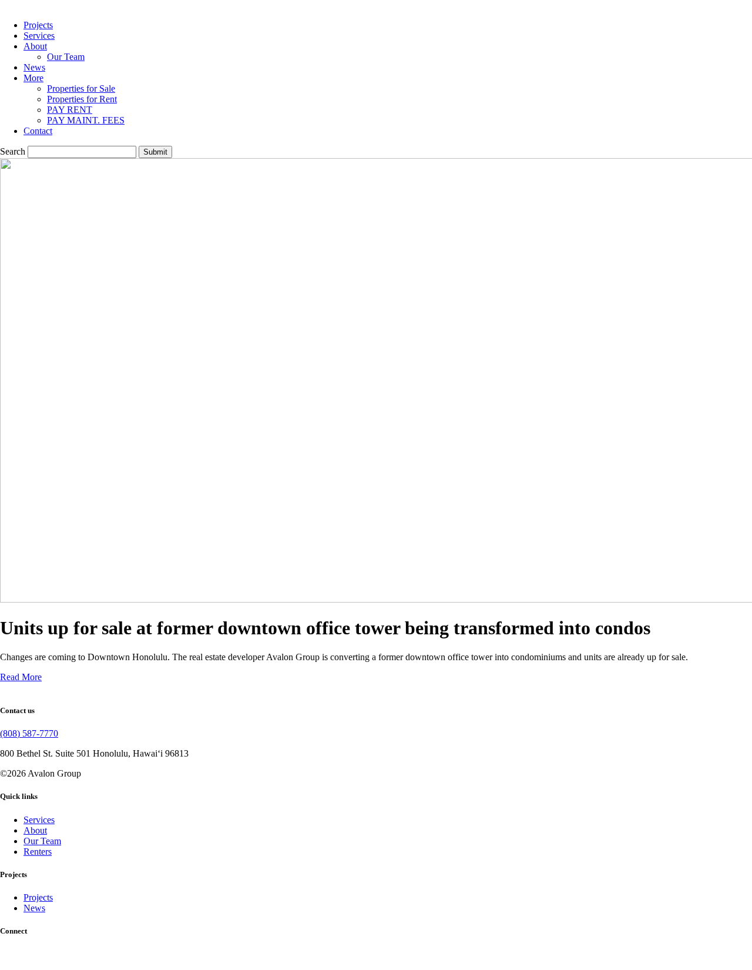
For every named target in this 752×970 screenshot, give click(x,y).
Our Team (66, 57)
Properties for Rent (82, 99)
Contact (38, 131)
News (34, 67)
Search (12, 151)
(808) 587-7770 (29, 733)
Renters (38, 852)
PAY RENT (69, 110)
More (33, 78)
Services (39, 36)
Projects (38, 25)
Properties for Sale (81, 88)
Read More (21, 677)
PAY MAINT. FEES (86, 120)
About (35, 46)
